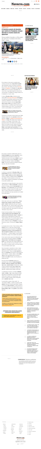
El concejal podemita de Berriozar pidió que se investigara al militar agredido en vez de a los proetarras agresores (33, 338)
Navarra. (20, 86)
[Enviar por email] (14, 61)
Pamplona (12, 8)
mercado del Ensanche (12, 97)
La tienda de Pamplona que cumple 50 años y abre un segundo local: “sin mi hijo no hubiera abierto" (14, 197)
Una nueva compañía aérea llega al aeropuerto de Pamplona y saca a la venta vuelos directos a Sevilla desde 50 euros (33, 316)
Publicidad (30, 425)
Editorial (5, 433)
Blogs (12, 425)
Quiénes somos (31, 422)
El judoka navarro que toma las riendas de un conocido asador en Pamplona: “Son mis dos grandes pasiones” (14, 168)
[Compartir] (8, 61)
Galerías (21, 432)
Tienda (30, 434)
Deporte (24, 8)
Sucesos (5, 426)
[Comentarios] (16, 61)
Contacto (30, 423)
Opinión (16, 8)
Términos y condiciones (31, 359)
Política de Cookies (31, 426)
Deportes (12, 429)
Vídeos (20, 433)
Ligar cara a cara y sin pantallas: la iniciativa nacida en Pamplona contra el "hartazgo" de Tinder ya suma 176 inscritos (33, 344)
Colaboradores (14, 424)
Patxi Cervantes (5, 57)
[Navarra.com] (21, 4)
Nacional (29, 8)
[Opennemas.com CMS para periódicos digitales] (21, 442)
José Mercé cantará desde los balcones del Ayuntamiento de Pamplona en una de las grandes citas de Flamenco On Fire (33, 332)
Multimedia (37, 8)
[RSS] (23, 439)
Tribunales (5, 427)
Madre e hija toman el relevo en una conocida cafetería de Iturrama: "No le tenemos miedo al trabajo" (15, 111)
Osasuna (20, 8)
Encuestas (13, 426)
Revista (33, 8)
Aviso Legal (30, 429)
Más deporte (21, 426)
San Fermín (3, 8)
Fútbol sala (21, 425)
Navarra (8, 8)
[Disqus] (28, 378)
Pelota (12, 433)
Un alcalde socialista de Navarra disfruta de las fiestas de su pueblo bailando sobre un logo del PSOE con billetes (31, 38)
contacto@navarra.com (7, 305)
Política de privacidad (32, 428)
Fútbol (12, 430)
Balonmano (21, 424)
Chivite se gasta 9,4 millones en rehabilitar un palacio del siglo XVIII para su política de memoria (33, 321)
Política (5, 425)
